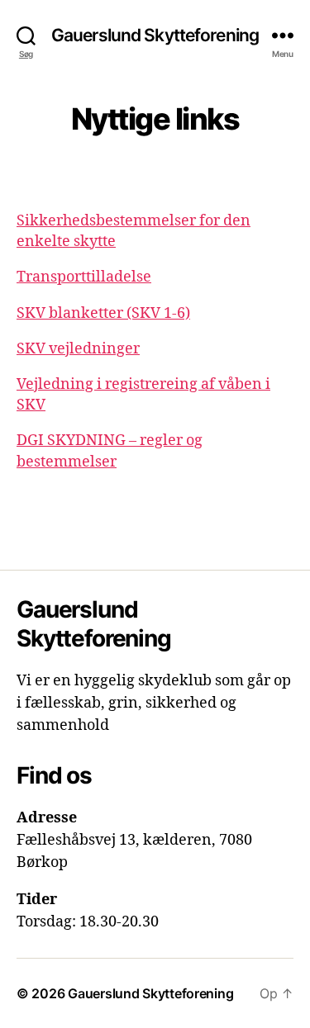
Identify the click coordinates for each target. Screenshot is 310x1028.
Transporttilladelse (84, 277)
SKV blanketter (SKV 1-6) (103, 313)
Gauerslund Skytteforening (155, 35)
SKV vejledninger (78, 348)
